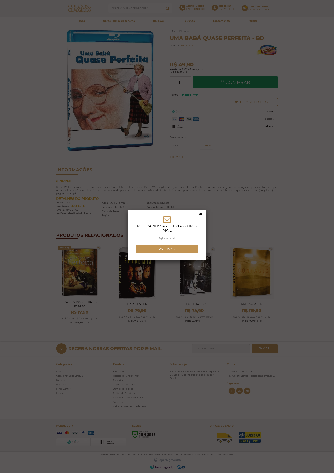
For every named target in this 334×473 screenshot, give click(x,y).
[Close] (202, 216)
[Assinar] (167, 251)
